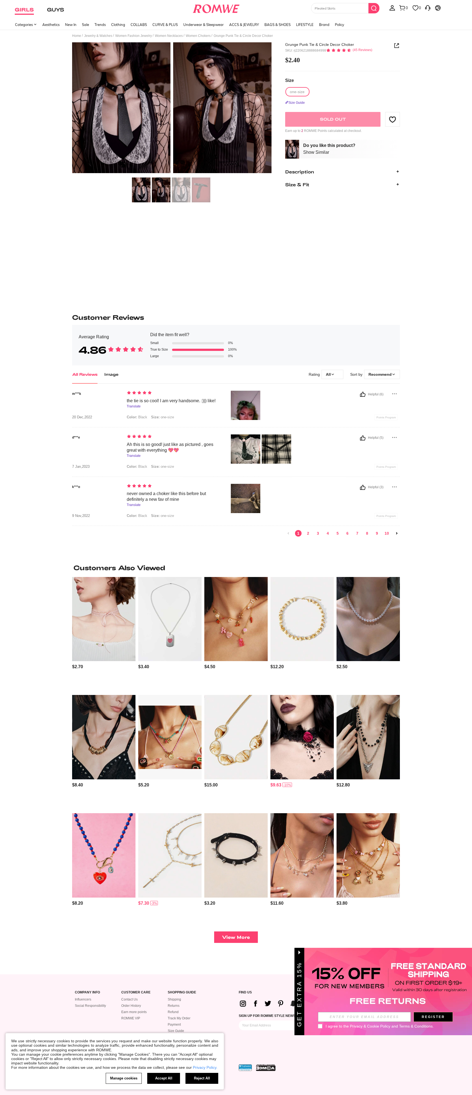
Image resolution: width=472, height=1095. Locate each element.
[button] (392, 119)
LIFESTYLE (305, 24)
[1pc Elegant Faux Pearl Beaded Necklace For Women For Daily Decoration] (368, 619)
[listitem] (103, 634)
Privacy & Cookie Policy (370, 1026)
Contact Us (129, 999)
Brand (324, 24)
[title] (236, 568)
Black (137, 417)
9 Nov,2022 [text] (81, 516)
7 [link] (357, 533)
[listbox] (392, 7)
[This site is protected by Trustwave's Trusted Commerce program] (245, 1067)
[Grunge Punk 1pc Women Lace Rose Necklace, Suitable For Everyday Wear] (302, 737)
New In (70, 24)
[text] (173, 393)
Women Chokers (198, 36)
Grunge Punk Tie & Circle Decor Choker (319, 44)
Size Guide (176, 1031)
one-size (162, 417)
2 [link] (308, 533)
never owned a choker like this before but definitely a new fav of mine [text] (166, 496)
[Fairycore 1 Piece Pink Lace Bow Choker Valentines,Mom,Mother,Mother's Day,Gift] (103, 619)
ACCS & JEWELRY (244, 24)
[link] (288, 533)
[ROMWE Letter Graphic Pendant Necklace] (170, 619)
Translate (134, 406)
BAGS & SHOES (277, 24)
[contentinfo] (77, 667)
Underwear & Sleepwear (203, 24)
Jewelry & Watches (98, 36)
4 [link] (328, 533)
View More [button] (236, 937)
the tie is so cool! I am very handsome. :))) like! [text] (171, 400)
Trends (100, 24)
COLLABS (139, 24)
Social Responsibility (90, 1006)
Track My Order (179, 1018)
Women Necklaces (169, 36)
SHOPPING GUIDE (182, 992)
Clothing (118, 24)
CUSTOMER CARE (136, 992)
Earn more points (134, 1012)
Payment (174, 1024)
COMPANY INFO (87, 992)
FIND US (245, 992)
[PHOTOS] (172, 108)
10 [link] (387, 533)
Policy (339, 24)
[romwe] (216, 7)
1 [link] (298, 533)
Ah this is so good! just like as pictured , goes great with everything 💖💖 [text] (170, 447)
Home (76, 36)
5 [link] (338, 533)
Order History (131, 1006)
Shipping (174, 999)
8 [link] (367, 533)
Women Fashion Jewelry (133, 36)
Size (289, 80)
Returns (173, 1006)
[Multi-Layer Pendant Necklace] (368, 737)
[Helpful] (362, 394)
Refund (173, 1012)
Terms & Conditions (416, 1026)
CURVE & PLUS (165, 24)
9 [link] (377, 533)
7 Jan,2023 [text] (81, 467)
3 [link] (318, 533)
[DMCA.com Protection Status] (266, 1067)
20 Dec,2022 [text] (82, 417)
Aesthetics (51, 24)
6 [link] (347, 533)
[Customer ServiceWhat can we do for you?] (427, 7)
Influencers (83, 999)
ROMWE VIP (130, 1018)
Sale (85, 24)
